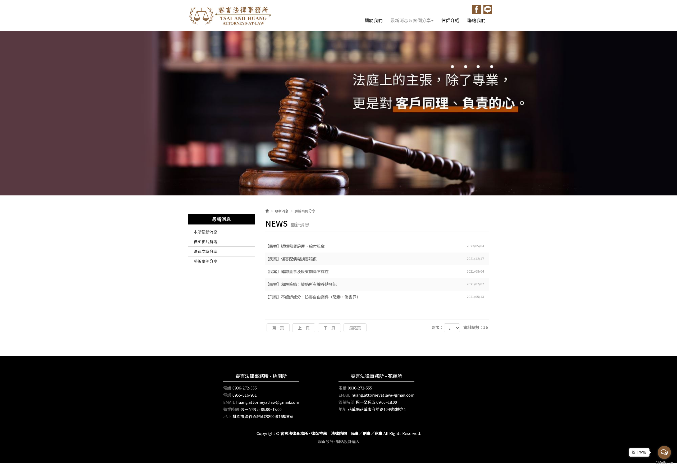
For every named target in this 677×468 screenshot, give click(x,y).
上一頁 (304, 328)
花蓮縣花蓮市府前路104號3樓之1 (377, 409)
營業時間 (231, 409)
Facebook (476, 9)
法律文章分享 (205, 251)
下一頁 (329, 328)
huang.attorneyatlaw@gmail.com (267, 402)
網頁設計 (325, 441)
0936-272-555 (244, 388)
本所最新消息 (205, 232)
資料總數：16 (475, 327)
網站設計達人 (348, 441)
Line (487, 9)
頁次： (437, 327)
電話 (227, 388)
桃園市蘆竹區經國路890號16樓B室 (262, 416)
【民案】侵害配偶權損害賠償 (374, 258)
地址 (227, 416)
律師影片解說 (205, 241)
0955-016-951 (244, 395)
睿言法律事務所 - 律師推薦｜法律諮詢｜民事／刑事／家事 (230, 15)
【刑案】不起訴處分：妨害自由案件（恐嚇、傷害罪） (374, 297)
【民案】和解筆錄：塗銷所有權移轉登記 (374, 284)
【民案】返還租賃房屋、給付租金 (374, 246)
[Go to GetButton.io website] (664, 462)
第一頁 (278, 328)
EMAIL (229, 402)
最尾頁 (355, 328)
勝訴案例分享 (205, 261)
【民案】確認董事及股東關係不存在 (374, 271)
